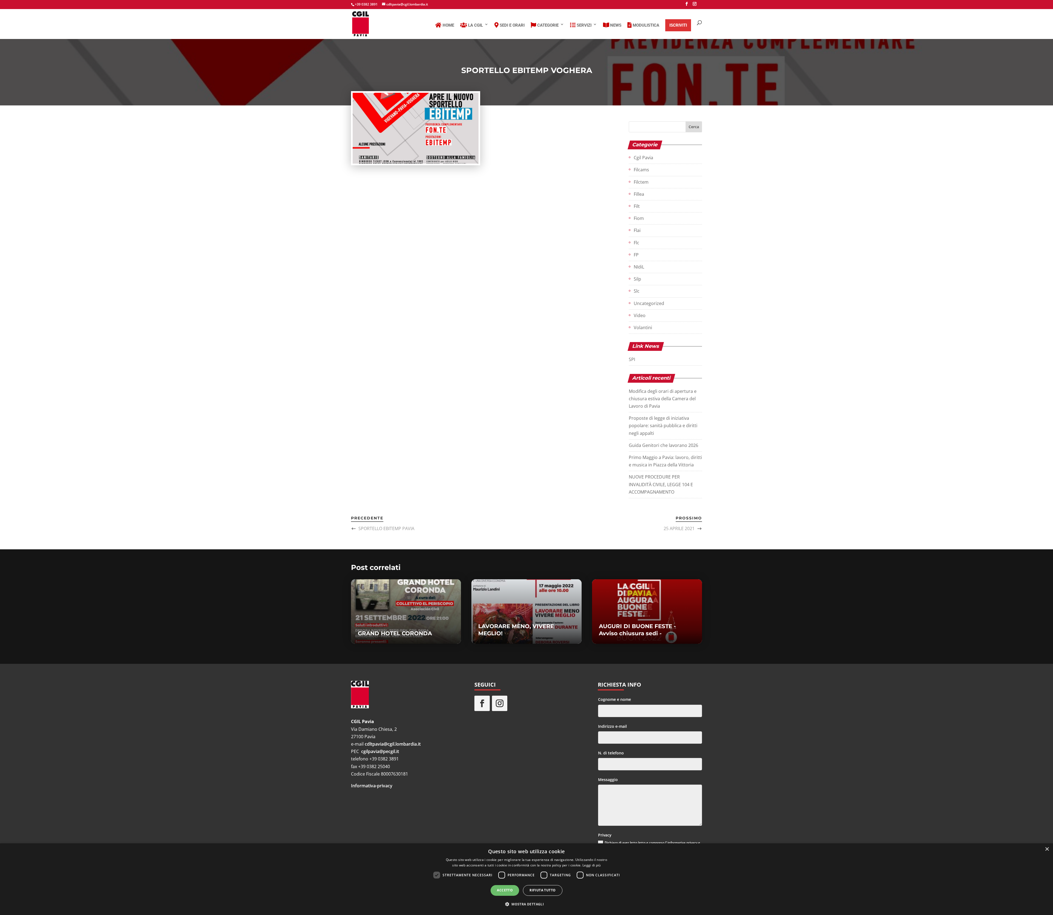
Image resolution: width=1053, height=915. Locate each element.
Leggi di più (591, 865)
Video (640, 315)
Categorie (547, 25)
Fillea (639, 194)
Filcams (641, 170)
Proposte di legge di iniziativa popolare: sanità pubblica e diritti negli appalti (663, 425)
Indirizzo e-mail (612, 726)
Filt (637, 206)
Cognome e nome (614, 699)
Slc (636, 291)
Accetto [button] (505, 890)
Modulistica (645, 25)
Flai (637, 230)
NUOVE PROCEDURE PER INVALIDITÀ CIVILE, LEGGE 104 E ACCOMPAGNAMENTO (661, 484)
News (615, 25)
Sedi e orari (512, 25)
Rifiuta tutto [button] (543, 890)
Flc (636, 243)
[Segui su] (517, 703)
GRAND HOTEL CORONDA (395, 633)
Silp (637, 279)
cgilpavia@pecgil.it (380, 751)
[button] (526, 904)
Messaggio (608, 779)
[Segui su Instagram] (499, 703)
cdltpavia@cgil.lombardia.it (393, 744)
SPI (632, 359)
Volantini (643, 327)
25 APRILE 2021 (679, 528)
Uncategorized (649, 303)
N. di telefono (611, 752)
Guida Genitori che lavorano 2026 (663, 445)
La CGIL (475, 25)
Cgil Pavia (643, 158)
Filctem (641, 182)
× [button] (1047, 849)
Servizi (583, 25)
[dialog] (526, 879)
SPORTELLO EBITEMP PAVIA (386, 528)
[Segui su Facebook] (482, 703)
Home (447, 25)
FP (636, 255)
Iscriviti (678, 25)
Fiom (639, 218)
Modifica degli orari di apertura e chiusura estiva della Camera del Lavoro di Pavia (663, 398)
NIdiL (639, 267)
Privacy (605, 835)
